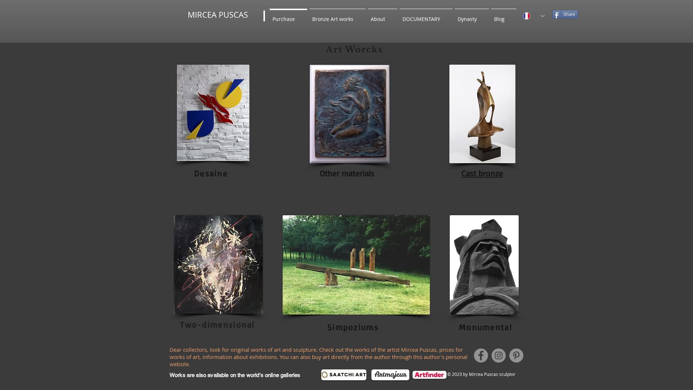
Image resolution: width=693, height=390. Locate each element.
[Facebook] (481, 355)
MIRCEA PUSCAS (218, 14)
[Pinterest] (516, 355)
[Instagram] (499, 355)
